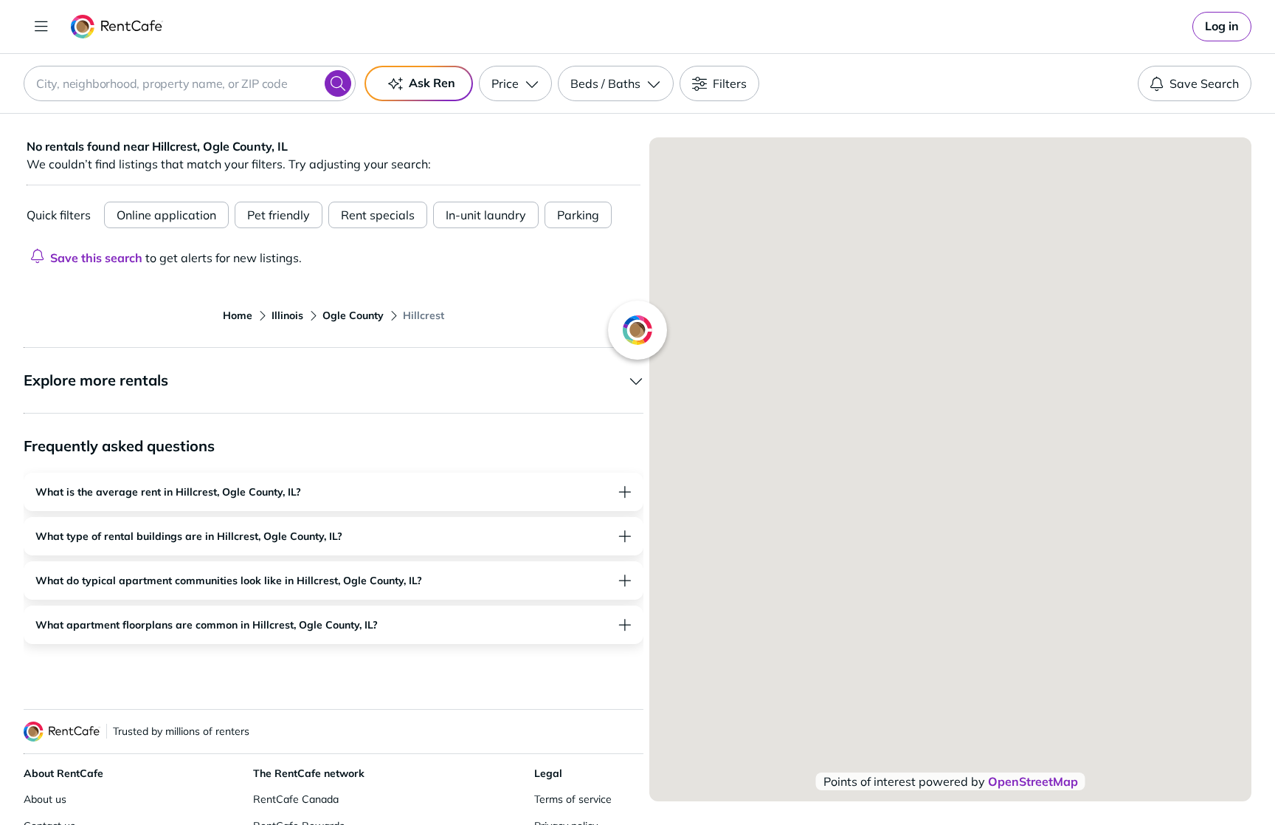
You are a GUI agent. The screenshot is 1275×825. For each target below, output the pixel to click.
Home (237, 315)
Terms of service (573, 799)
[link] (1221, 26)
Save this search (96, 257)
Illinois (287, 315)
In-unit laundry (486, 215)
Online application (166, 215)
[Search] (338, 83)
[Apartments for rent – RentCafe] (117, 26)
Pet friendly (278, 215)
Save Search (1204, 83)
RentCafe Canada (296, 799)
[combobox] (190, 83)
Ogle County (353, 315)
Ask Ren (432, 82)
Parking (578, 215)
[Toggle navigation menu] (41, 26)
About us (45, 799)
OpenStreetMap (1033, 781)
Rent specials (378, 215)
